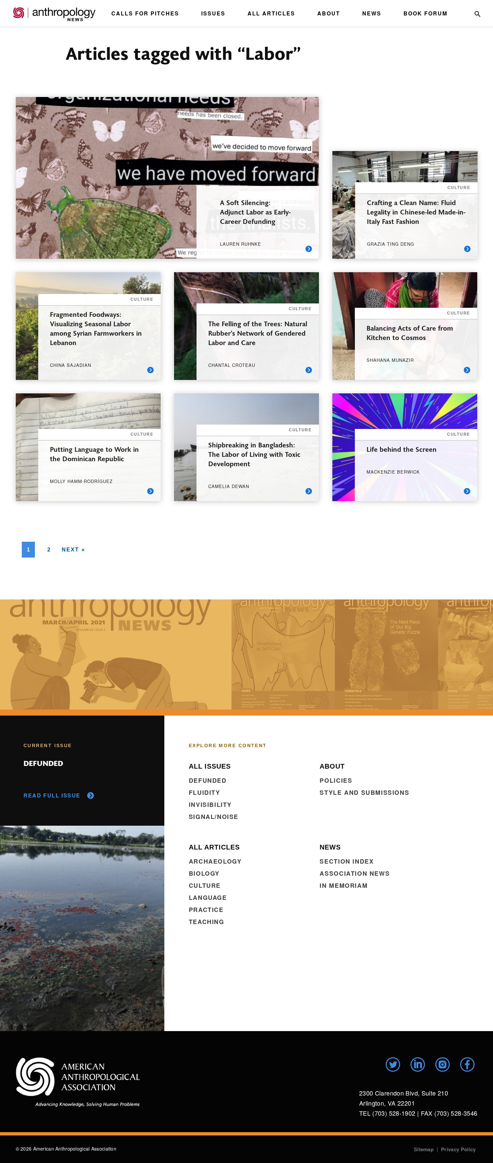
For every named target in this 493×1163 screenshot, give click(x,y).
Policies (336, 780)
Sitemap (424, 1149)
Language (208, 897)
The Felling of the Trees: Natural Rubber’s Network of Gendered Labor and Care (257, 333)
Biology (204, 873)
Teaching (206, 921)
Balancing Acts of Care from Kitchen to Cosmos (410, 332)
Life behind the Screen (402, 448)
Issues (213, 13)
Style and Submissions (364, 792)
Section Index (347, 861)
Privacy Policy (458, 1149)
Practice (206, 909)
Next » (74, 549)
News (371, 13)
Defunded (208, 780)
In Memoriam (344, 885)
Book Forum (425, 13)
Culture (205, 885)
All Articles (271, 13)
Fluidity (204, 792)
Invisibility (210, 804)
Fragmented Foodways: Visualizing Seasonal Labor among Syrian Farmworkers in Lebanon (96, 328)
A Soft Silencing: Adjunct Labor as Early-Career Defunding (255, 212)
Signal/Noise (213, 816)
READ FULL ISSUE (51, 795)
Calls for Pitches (145, 13)
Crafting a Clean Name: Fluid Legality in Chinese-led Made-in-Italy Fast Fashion (416, 212)
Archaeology (215, 861)
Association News (355, 873)
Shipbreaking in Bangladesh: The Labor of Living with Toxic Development (254, 454)
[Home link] (78, 1082)
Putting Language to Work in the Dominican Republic (94, 453)
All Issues (210, 766)
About (328, 13)
